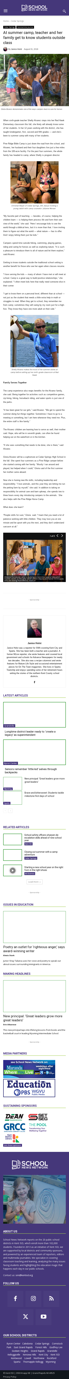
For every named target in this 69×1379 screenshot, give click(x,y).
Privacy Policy (9, 1376)
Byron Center (10, 763)
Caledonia (27, 1343)
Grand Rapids (38, 1350)
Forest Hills (41, 1347)
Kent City (44, 1354)
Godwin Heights (20, 1350)
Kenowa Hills (30, 1354)
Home (6, 21)
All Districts (29, 873)
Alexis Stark (8, 955)
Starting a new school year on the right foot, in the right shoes (43, 868)
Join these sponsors (12, 1145)
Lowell (28, 1358)
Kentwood (16, 1358)
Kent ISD (28, 844)
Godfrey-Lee (55, 1347)
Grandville (9, 725)
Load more (33, 881)
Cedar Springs (17, 21)
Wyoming (8, 789)
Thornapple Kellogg (33, 1361)
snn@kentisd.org (24, 1275)
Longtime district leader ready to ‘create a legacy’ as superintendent (30, 733)
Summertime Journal (25, 27)
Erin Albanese (9, 1024)
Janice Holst (16, 49)
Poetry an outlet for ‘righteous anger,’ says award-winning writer (34, 949)
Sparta (6, 803)
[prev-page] (5, 811)
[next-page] (10, 811)
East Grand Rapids (23, 1347)
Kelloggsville (14, 1354)
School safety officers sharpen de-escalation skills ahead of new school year (43, 838)
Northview (39, 1358)
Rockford (52, 1358)
